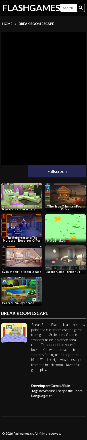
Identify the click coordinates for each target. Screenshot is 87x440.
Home (7, 24)
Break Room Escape (36, 24)
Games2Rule (60, 385)
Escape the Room (69, 391)
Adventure (47, 391)
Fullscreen (57, 171)
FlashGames (31, 7)
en (50, 395)
